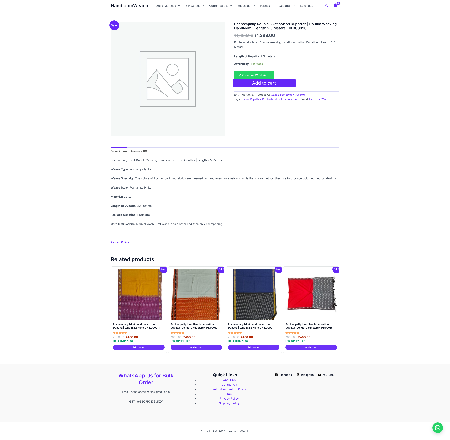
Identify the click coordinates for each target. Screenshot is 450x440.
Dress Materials (166, 5)
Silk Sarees (193, 5)
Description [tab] (119, 151)
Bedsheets (244, 5)
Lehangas (306, 5)
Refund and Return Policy (229, 389)
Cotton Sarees (218, 5)
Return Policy (120, 242)
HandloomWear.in (130, 5)
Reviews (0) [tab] (138, 151)
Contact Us (229, 384)
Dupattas (285, 5)
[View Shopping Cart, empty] (335, 5)
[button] (178, 5)
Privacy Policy (229, 398)
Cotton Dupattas (251, 99)
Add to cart (264, 83)
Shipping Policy (229, 403)
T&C (229, 394)
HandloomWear (318, 99)
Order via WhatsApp (255, 75)
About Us (229, 380)
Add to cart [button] (139, 347)
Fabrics (265, 5)
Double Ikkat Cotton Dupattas (288, 94)
